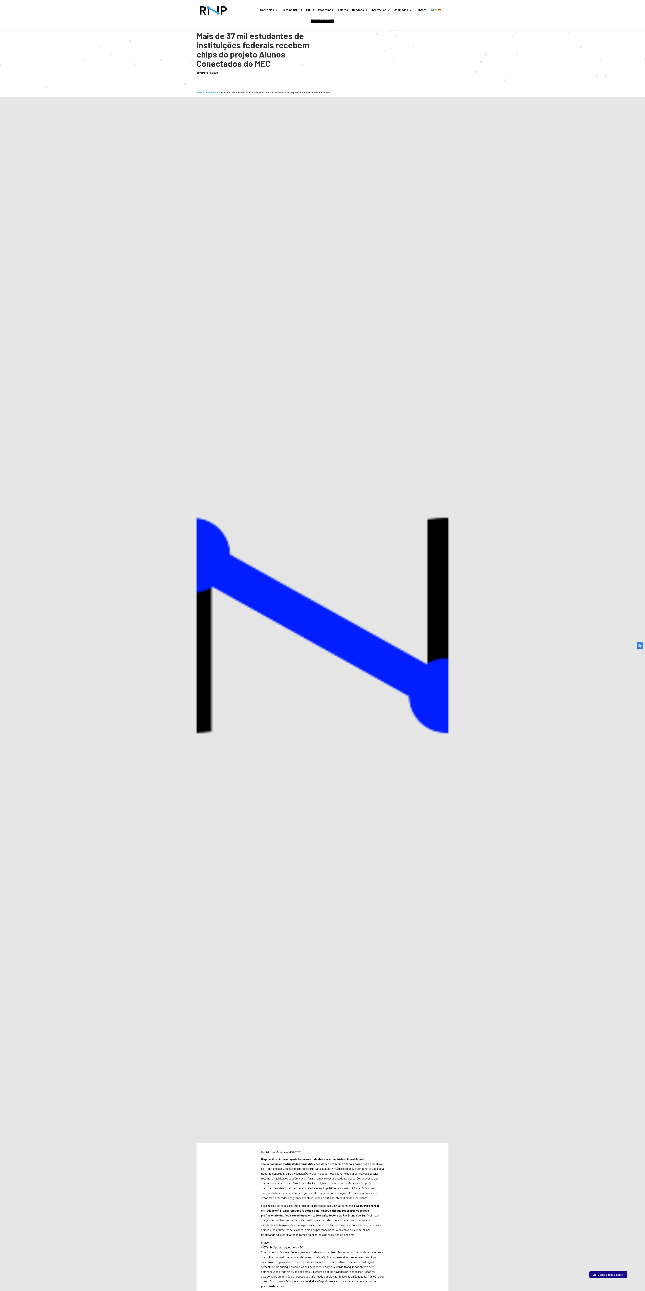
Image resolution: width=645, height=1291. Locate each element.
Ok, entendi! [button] (322, 19)
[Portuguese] (432, 10)
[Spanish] (439, 10)
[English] (436, 10)
